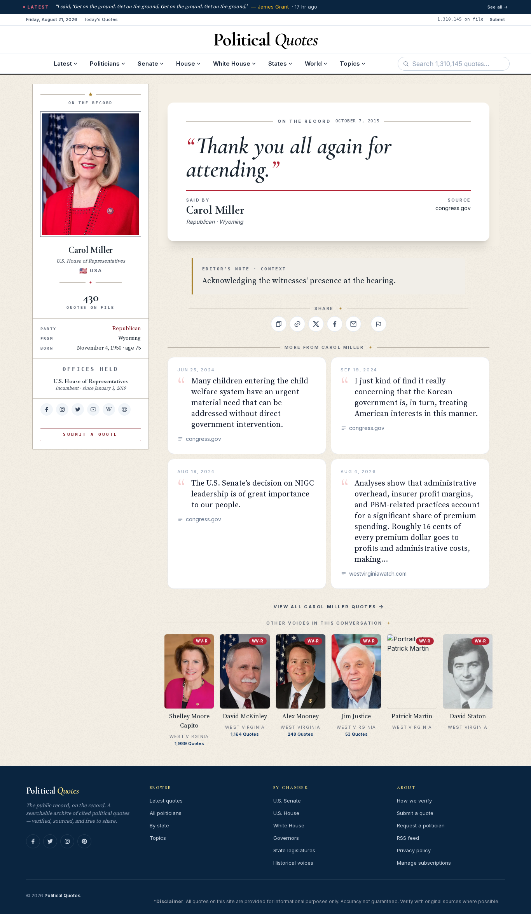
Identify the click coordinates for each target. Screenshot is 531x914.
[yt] (93, 409)
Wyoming (129, 338)
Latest (63, 63)
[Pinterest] (84, 841)
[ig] (62, 409)
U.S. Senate (287, 800)
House (185, 63)
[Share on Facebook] (334, 324)
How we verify (414, 800)
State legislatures (294, 850)
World (313, 63)
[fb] (46, 409)
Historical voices (293, 863)
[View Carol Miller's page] (90, 174)
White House (231, 63)
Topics (350, 63)
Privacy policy (414, 850)
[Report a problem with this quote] (378, 324)
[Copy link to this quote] (297, 324)
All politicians (166, 813)
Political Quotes (62, 895)
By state (159, 825)
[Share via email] (353, 324)
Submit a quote (415, 813)
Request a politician (421, 825)
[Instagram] (67, 841)
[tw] (78, 409)
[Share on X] (316, 324)
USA (96, 270)
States (277, 63)
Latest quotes (166, 800)
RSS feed (408, 838)
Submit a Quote (90, 434)
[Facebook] (33, 841)
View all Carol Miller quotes (325, 606)
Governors (286, 838)
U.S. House (286, 813)
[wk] (109, 409)
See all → (497, 7)
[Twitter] (50, 841)
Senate (148, 63)
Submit (497, 19)
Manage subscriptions (424, 863)
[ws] (124, 409)
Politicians (105, 63)
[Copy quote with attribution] (278, 324)
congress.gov (453, 208)
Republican (126, 328)
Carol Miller (215, 210)
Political (52, 790)
